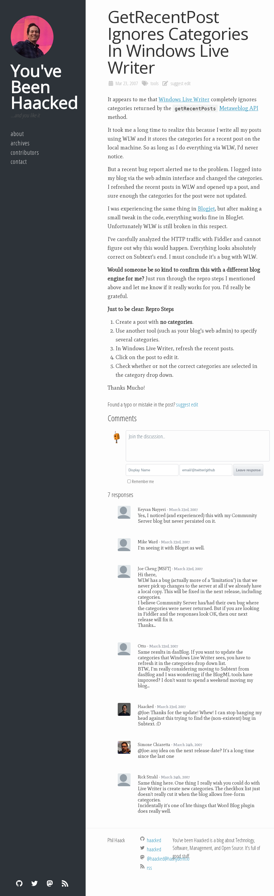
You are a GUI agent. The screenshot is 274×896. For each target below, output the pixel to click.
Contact (19, 161)
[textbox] (198, 445)
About (17, 133)
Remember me (143, 481)
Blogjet (206, 208)
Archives (20, 143)
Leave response (248, 470)
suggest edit (180, 83)
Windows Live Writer (184, 99)
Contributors (25, 152)
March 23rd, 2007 (183, 509)
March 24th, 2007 (187, 744)
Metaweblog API (238, 108)
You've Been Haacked (44, 86)
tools (155, 83)
